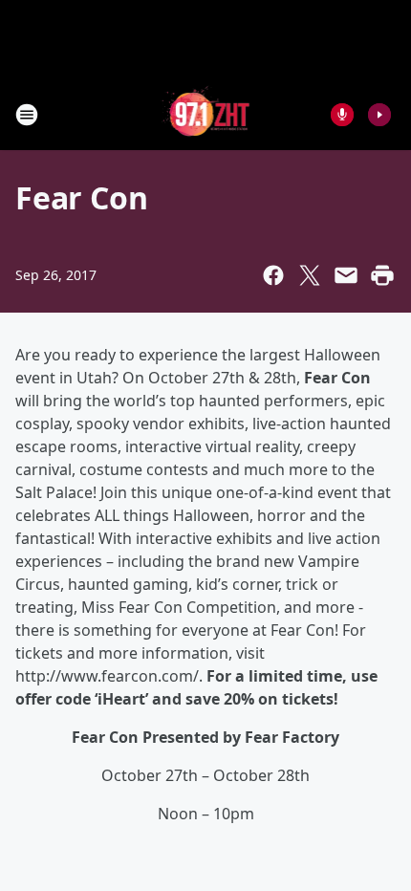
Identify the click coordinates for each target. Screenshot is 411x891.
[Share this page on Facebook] (273, 275)
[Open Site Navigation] (26, 114)
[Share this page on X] (309, 275)
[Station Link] (206, 114)
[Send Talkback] (342, 114)
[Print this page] (382, 275)
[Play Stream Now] (379, 114)
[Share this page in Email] (346, 275)
